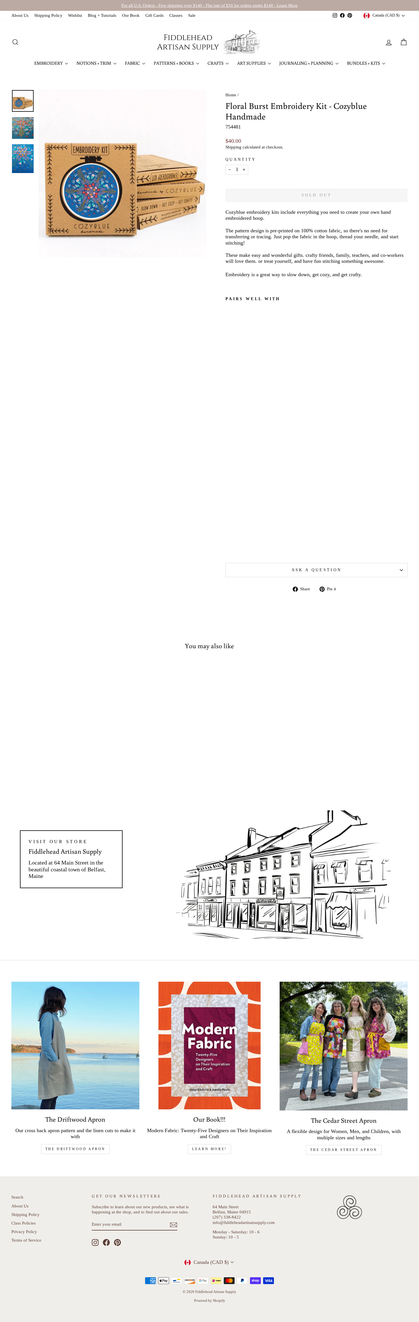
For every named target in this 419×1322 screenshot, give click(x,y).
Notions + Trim (94, 63)
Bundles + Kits (364, 63)
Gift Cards (154, 15)
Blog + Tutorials (102, 15)
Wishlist (75, 15)
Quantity (240, 159)
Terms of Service (26, 1240)
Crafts (216, 63)
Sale (192, 15)
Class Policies (23, 1223)
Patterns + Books (174, 63)
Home (230, 94)
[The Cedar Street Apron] (344, 1046)
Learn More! (209, 1149)
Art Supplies (252, 63)
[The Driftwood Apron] (75, 1046)
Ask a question (316, 570)
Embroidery (49, 63)
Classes (175, 15)
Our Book (131, 15)
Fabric (133, 63)
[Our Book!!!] (210, 1046)
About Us (20, 15)
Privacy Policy (24, 1231)
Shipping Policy (48, 15)
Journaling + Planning (306, 63)
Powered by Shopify (209, 1301)
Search (17, 1197)
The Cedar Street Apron (343, 1150)
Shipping (233, 147)
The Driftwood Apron (75, 1149)
